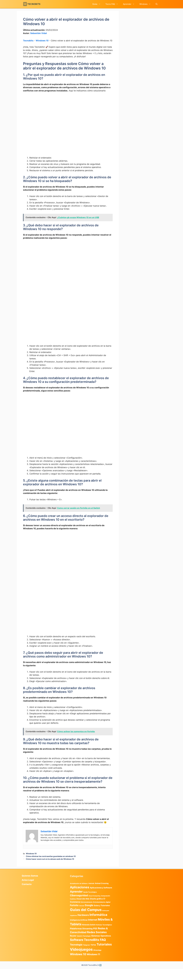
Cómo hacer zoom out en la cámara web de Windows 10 (50, 859)
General (81, 905)
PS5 (95, 928)
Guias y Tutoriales (102, 905)
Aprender (127, 4)
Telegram (86, 945)
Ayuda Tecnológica (90, 892)
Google (89, 905)
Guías (94, 4)
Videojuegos (81, 949)
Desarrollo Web (83, 899)
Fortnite (74, 905)
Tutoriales (104, 944)
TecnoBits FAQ (95, 940)
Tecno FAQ (110, 4)
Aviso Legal (28, 880)
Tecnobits (28, 40)
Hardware (83, 915)
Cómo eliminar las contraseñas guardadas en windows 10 (51, 856)
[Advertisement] (68, 112)
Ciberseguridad (79, 895)
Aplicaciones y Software (101, 887)
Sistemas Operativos (101, 936)
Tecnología (76, 944)
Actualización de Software (79, 883)
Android (91, 883)
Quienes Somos (30, 876)
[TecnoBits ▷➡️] (31, 4)
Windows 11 (93, 954)
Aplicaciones (79, 887)
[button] (156, 4)
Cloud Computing (94, 896)
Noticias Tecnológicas (104, 925)
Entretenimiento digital (101, 902)
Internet (92, 919)
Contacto (26, 884)
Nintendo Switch (88, 925)
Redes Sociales (97, 932)
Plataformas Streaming (81, 928)
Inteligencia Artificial (79, 920)
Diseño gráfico (96, 899)
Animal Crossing (102, 883)
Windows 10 (42, 40)
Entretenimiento (86, 902)
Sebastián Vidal (38, 33)
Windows (143, 4)
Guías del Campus (86, 909)
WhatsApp (97, 950)
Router (73, 936)
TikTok (93, 945)
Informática (98, 915)
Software (76, 940)
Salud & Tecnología (84, 936)
